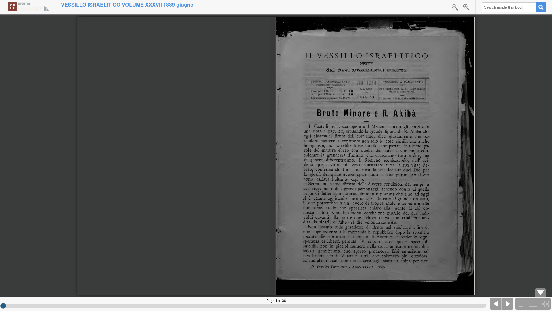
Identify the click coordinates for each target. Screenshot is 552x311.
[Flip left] (496, 304)
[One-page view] (521, 304)
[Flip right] (507, 304)
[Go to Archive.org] (28, 6)
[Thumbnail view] (545, 304)
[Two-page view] (533, 304)
